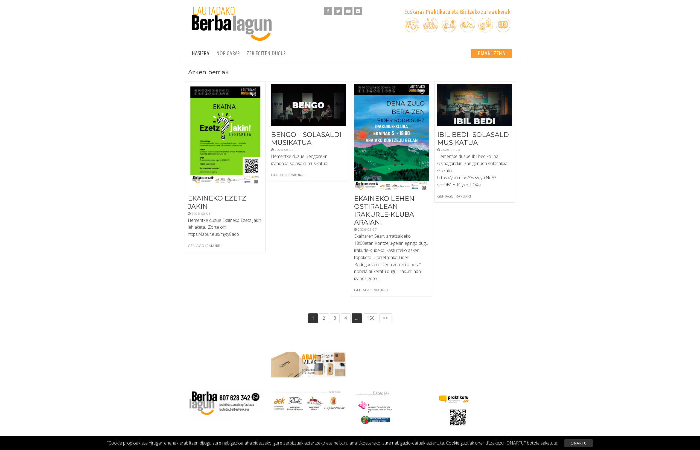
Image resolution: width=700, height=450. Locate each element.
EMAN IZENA (491, 53)
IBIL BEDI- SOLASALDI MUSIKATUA (474, 138)
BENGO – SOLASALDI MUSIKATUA (306, 138)
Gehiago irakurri (204, 246)
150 (371, 318)
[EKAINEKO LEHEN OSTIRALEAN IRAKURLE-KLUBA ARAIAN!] (391, 137)
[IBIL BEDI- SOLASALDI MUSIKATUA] (474, 105)
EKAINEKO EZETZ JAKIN (217, 202)
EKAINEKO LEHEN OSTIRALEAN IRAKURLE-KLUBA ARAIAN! (384, 211)
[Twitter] (338, 11)
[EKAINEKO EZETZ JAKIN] (225, 137)
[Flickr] (358, 11)
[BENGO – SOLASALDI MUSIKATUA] (308, 105)
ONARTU (579, 443)
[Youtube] (348, 11)
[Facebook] (328, 11)
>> (385, 318)
